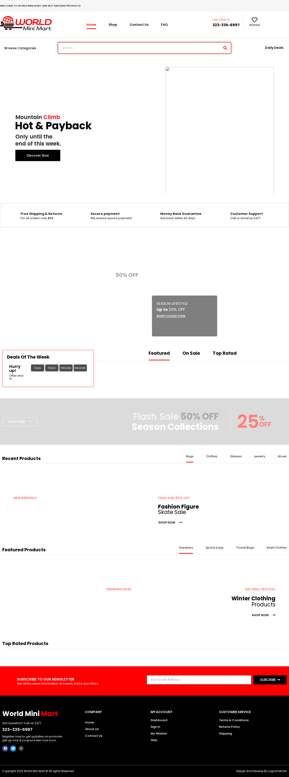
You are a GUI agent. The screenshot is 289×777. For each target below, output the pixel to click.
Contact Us (139, 24)
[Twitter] (13, 748)
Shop (113, 24)
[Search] (225, 48)
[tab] (159, 355)
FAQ (164, 24)
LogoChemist (277, 771)
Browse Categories (20, 48)
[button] (121, 303)
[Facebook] (5, 748)
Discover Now (38, 155)
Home (91, 24)
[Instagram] (21, 748)
